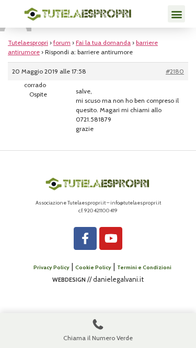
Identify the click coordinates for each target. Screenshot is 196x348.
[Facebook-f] (85, 238)
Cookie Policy (93, 267)
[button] (176, 13)
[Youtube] (110, 238)
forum (62, 42)
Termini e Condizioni (144, 267)
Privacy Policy (51, 267)
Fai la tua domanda (103, 42)
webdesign (69, 279)
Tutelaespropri (28, 42)
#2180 (175, 71)
